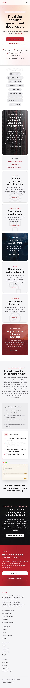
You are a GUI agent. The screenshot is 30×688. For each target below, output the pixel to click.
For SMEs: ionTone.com (14, 578)
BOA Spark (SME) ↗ (7, 671)
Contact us (13, 573)
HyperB (4, 654)
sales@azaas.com (9, 682)
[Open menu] (26, 2)
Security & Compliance (7, 616)
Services (4, 632)
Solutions (4, 629)
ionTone (4, 638)
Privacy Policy (5, 668)
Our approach (5, 649)
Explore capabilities (14, 39)
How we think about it (13, 535)
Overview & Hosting (7, 613)
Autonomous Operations (8, 622)
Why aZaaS (5, 662)
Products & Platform (7, 635)
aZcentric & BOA (6, 651)
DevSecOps (5, 619)
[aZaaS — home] (4, 2)
